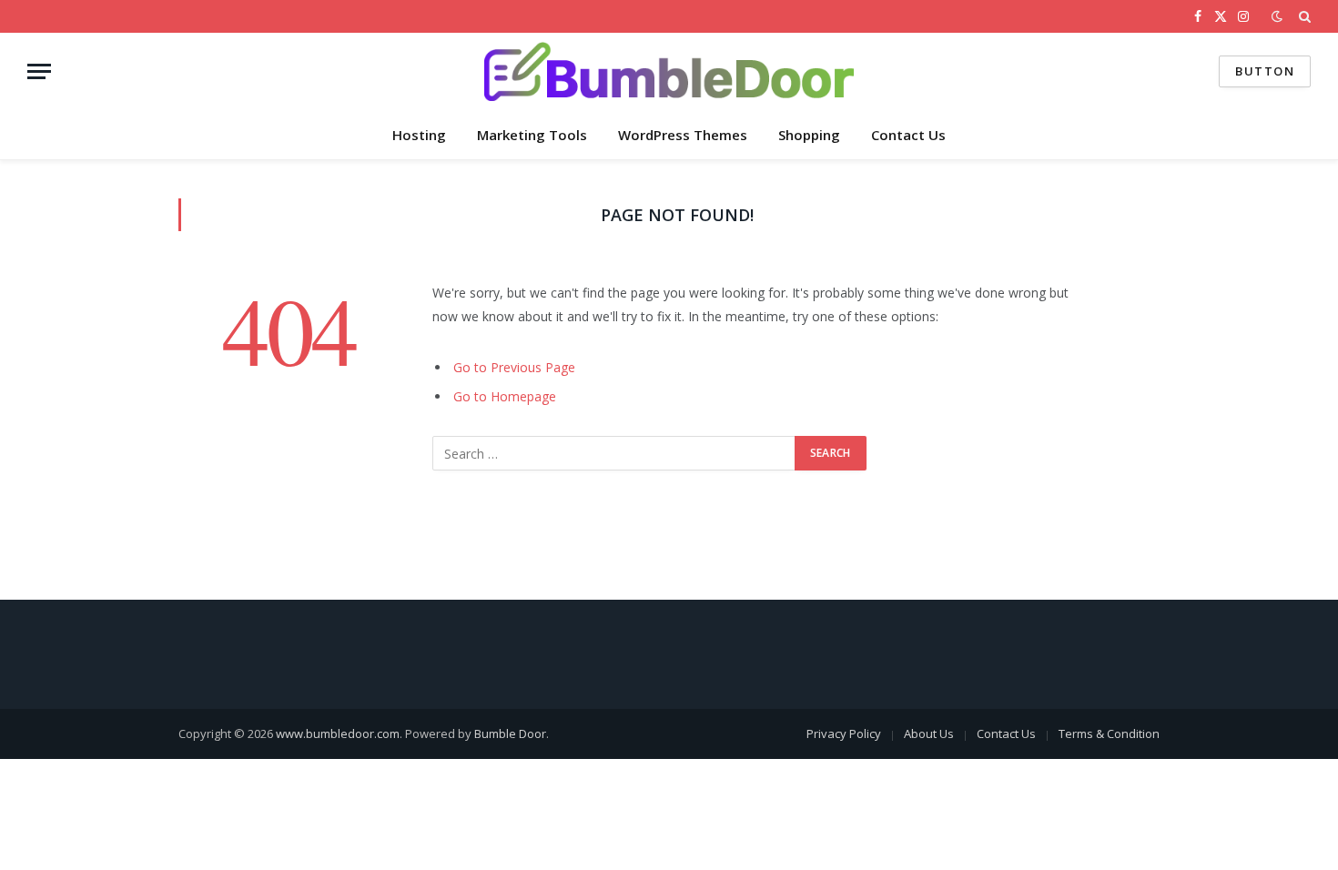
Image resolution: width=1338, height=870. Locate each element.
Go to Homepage (504, 396)
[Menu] (39, 71)
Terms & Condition (1109, 733)
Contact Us (908, 135)
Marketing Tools (532, 135)
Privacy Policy (843, 733)
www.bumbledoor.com (338, 733)
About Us (929, 733)
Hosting (419, 135)
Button (1264, 71)
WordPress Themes (682, 135)
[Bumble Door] (669, 71)
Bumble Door (510, 733)
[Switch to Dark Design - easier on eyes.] (1277, 16)
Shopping (809, 135)
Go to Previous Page (514, 367)
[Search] (1303, 16)
